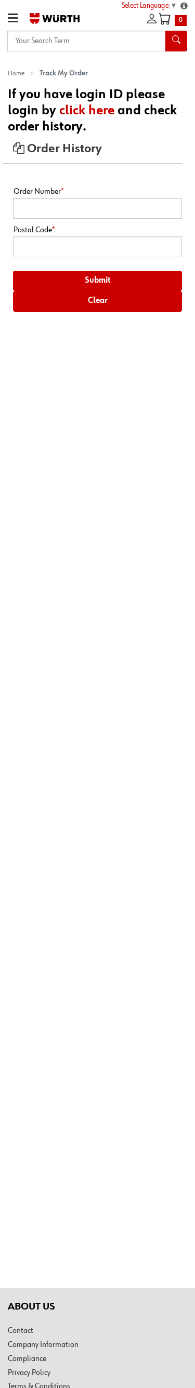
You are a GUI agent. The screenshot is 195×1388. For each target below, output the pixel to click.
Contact (20, 1331)
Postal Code (34, 230)
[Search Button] (176, 41)
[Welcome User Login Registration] (152, 19)
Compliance (27, 1359)
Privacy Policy (29, 1373)
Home (16, 73)
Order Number (39, 192)
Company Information (43, 1345)
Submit (97, 280)
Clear (98, 301)
